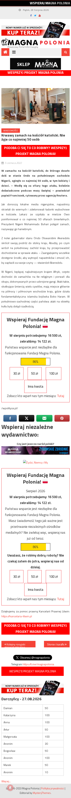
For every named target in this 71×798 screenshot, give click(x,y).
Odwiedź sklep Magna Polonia (35, 64)
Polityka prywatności (52, 788)
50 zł (34, 373)
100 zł (53, 373)
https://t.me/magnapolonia (38, 664)
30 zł (16, 373)
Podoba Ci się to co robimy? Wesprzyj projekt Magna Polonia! (35, 151)
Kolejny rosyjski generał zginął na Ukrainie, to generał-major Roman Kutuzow (18, 644)
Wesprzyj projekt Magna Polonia (35, 72)
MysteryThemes (42, 793)
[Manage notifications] (10, 788)
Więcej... (6, 781)
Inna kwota (35, 386)
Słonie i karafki (55, 644)
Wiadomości (10, 130)
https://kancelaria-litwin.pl (16, 616)
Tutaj (60, 395)
